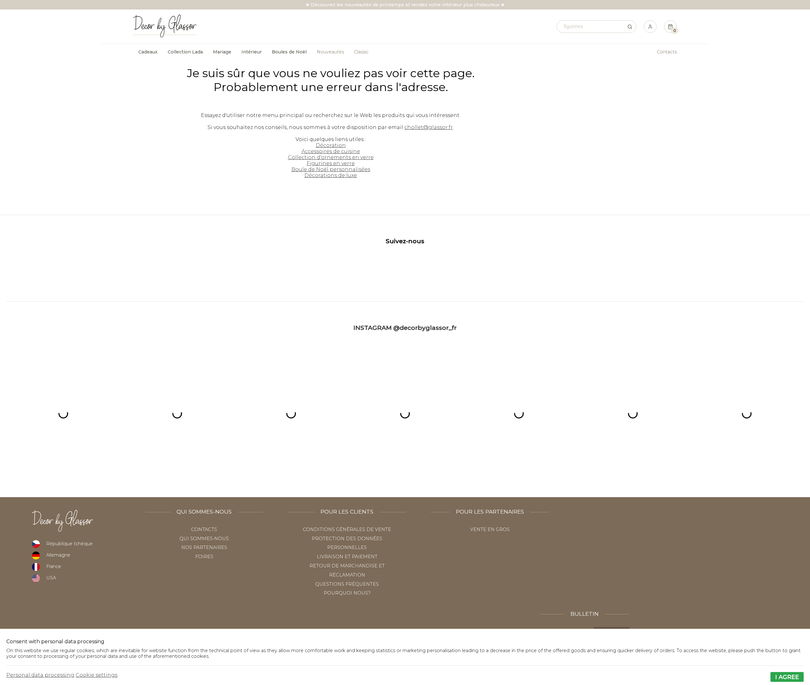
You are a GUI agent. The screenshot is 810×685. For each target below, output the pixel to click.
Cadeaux (148, 52)
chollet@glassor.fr (428, 127)
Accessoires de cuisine (331, 151)
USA (51, 578)
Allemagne (58, 555)
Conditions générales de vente (347, 529)
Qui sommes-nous (204, 538)
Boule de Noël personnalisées (330, 169)
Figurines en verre (331, 163)
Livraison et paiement (347, 556)
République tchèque (69, 543)
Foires (204, 556)
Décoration (331, 145)
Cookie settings (96, 675)
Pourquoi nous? (347, 593)
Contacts (667, 52)
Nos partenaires (204, 547)
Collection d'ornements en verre (331, 157)
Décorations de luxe (330, 175)
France (53, 566)
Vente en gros (490, 529)
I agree (787, 677)
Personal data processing (40, 675)
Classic (361, 52)
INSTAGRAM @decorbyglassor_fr (405, 327)
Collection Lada (185, 52)
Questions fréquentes (347, 584)
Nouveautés (330, 52)
